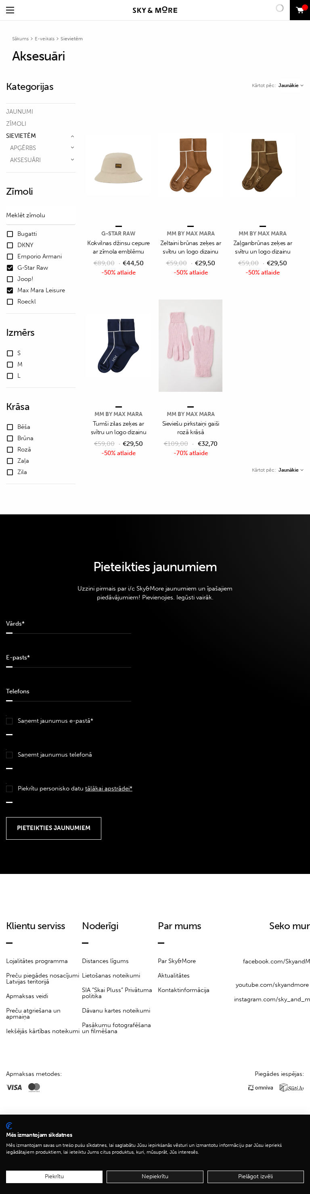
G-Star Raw (118, 233)
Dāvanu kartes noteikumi (116, 1010)
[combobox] (291, 85)
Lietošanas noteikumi (111, 975)
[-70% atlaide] (191, 346)
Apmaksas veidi (27, 996)
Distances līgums (105, 961)
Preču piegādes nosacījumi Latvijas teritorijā (42, 978)
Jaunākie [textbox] (289, 85)
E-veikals (44, 39)
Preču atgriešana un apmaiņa (33, 1013)
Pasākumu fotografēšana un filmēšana (116, 1028)
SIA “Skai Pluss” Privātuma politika (117, 993)
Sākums (20, 39)
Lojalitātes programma (37, 961)
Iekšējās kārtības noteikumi (43, 1031)
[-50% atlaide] (118, 166)
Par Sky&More (177, 961)
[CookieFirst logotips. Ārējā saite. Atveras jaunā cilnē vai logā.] (9, 1126)
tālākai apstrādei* (108, 788)
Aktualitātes (174, 975)
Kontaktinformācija (183, 990)
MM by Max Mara (191, 233)
